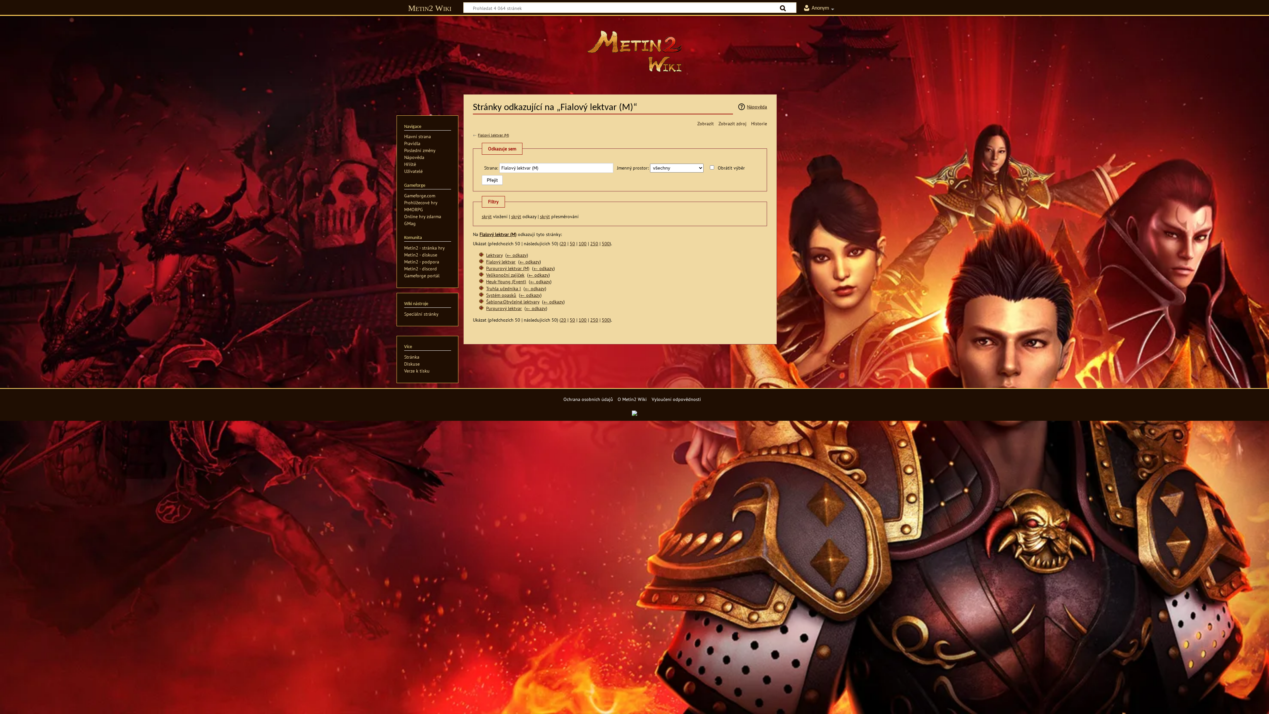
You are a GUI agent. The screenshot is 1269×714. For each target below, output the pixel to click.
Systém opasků (501, 295)
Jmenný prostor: (633, 168)
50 (572, 243)
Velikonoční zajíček (505, 275)
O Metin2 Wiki (632, 399)
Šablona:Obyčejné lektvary (512, 301)
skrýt (487, 216)
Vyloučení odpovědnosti (676, 399)
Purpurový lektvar (504, 308)
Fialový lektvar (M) (493, 135)
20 (563, 243)
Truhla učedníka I (503, 288)
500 (606, 243)
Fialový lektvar (501, 261)
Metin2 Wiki (429, 8)
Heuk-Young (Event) (506, 281)
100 (583, 243)
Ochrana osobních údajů (588, 399)
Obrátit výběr (731, 168)
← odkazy (517, 255)
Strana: (491, 168)
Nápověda (757, 106)
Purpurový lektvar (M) (507, 268)
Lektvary (494, 255)
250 (594, 243)
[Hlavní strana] (634, 51)
